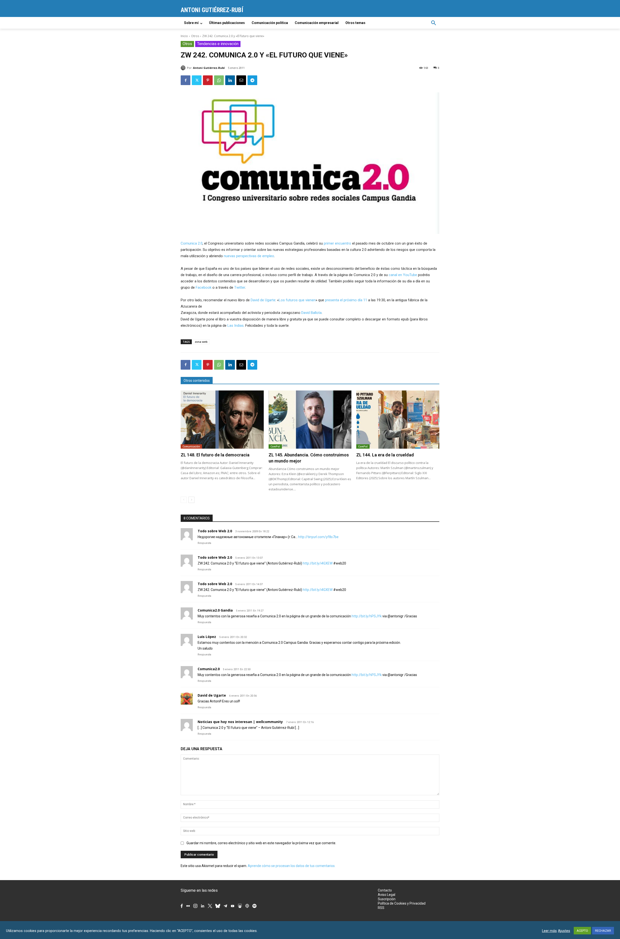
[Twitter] (197, 80)
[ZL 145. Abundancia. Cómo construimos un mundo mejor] (310, 419)
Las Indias (235, 325)
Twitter (239, 287)
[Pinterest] (208, 80)
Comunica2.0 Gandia (215, 610)
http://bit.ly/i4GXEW (318, 563)
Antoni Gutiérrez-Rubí (209, 68)
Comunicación (191, 446)
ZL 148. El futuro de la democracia (215, 454)
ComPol (275, 446)
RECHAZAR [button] (603, 930)
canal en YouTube (403, 275)
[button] (433, 23)
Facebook (203, 287)
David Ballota (311, 312)
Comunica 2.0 (191, 243)
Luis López (207, 636)
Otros (195, 36)
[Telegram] (252, 80)
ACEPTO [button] (582, 930)
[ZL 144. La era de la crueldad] (397, 419)
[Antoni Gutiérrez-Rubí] (184, 67)
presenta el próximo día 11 (346, 300)
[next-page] (191, 500)
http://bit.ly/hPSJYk (367, 616)
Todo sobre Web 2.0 (215, 531)
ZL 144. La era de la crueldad (385, 454)
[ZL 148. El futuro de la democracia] (222, 419)
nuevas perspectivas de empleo (249, 256)
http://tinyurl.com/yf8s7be (318, 537)
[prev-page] (184, 500)
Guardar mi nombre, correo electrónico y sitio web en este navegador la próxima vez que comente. (261, 843)
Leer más (549, 931)
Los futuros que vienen (297, 300)
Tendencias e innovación (218, 43)
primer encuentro (337, 243)
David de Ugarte (263, 300)
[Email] (241, 80)
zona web (201, 341)
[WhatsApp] (219, 80)
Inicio (184, 36)
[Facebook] (185, 80)
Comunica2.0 (209, 669)
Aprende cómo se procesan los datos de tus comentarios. (291, 866)
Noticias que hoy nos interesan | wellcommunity (240, 721)
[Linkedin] (230, 80)
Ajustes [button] (564, 931)
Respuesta (204, 543)
